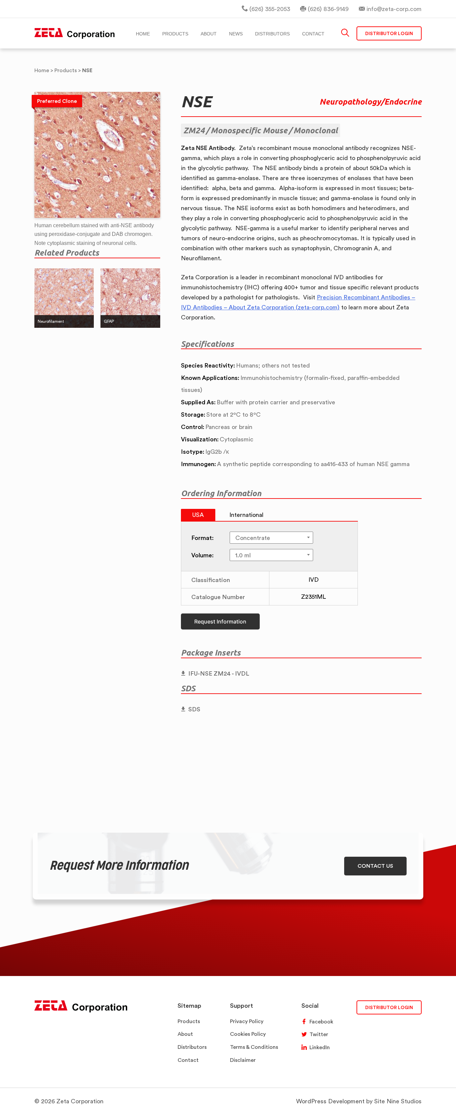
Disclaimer (243, 1060)
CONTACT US (375, 865)
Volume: (202, 555)
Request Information (220, 621)
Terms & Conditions (254, 1047)
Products (189, 1021)
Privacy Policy (246, 1021)
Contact (188, 1060)
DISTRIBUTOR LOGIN (389, 1007)
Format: (202, 537)
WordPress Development (330, 1101)
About (185, 1034)
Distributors (192, 1047)
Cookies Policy (248, 1034)
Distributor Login (389, 33)
